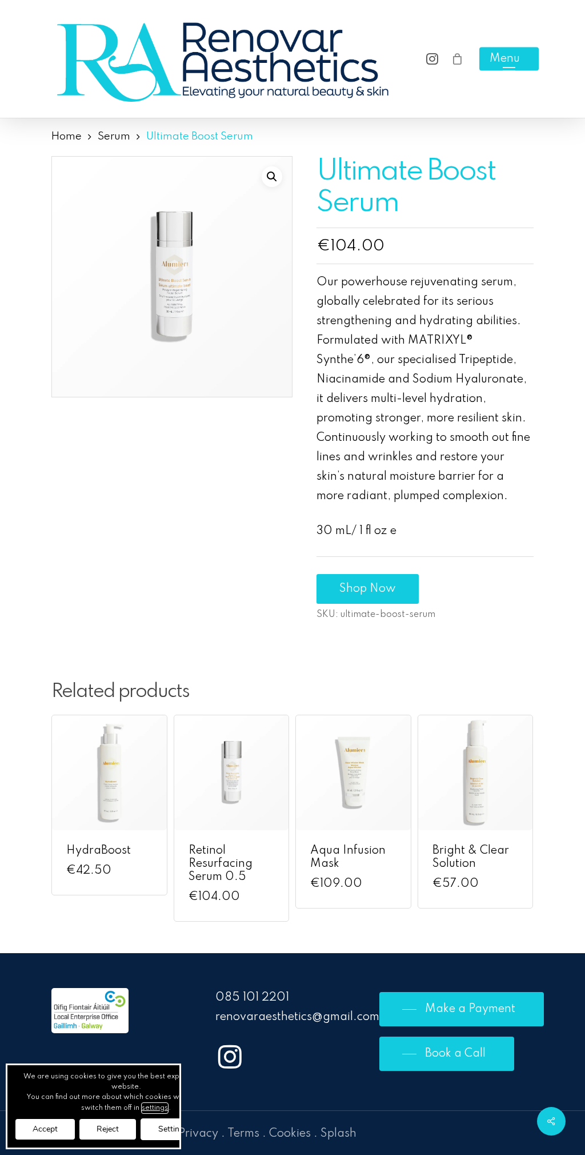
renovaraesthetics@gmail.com (297, 1017)
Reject (108, 1129)
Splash (338, 1134)
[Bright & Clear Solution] (475, 772)
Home (66, 137)
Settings (173, 1129)
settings (155, 1108)
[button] (509, 59)
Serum (114, 137)
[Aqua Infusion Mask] (353, 772)
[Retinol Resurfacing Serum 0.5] (231, 772)
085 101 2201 (252, 997)
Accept (45, 1129)
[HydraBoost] (109, 772)
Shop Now (367, 589)
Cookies (290, 1134)
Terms (243, 1134)
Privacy (198, 1134)
